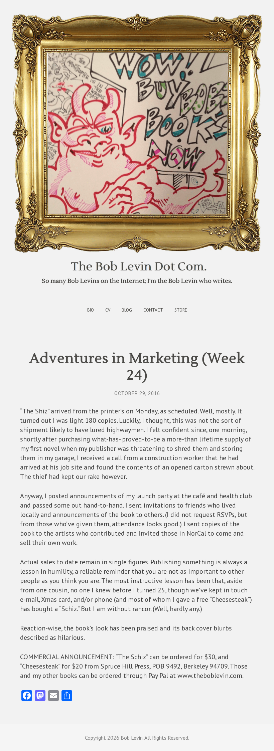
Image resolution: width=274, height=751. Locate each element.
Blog (127, 310)
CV (107, 310)
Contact (153, 310)
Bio (90, 310)
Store (180, 310)
